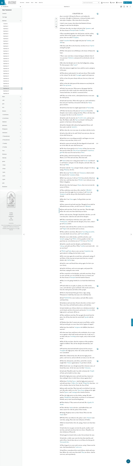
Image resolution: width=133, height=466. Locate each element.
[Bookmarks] (124, 6)
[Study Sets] (121, 6)
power (67, 392)
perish (86, 317)
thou (88, 241)
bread (85, 161)
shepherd (63, 194)
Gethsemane (63, 222)
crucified (81, 30)
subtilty (89, 40)
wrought (78, 75)
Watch (63, 251)
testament (83, 173)
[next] (131, 234)
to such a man (82, 118)
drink (80, 178)
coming (74, 392)
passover (88, 28)
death (61, 404)
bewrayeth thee (64, 442)
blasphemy (68, 397)
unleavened (83, 111)
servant (89, 310)
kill (61, 42)
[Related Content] (127, 6)
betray (89, 108)
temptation (88, 251)
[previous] (24, 234)
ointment (70, 58)
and (89, 161)
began (64, 229)
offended (88, 190)
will (81, 241)
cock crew (79, 447)
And (64, 161)
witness (69, 363)
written (80, 148)
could (82, 246)
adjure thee (75, 383)
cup (72, 168)
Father (75, 239)
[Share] (56, 26)
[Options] (130, 6)
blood (71, 173)
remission (72, 175)
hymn (79, 185)
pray (65, 224)
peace (74, 381)
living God (86, 383)
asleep (62, 246)
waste (75, 65)
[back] (2, 6)
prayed (62, 239)
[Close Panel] (20, 6)
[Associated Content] (97, 14)
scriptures (78, 327)
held (68, 381)
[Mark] (56, 21)
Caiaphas (75, 37)
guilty (90, 402)
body (67, 165)
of (93, 402)
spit (71, 407)
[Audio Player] (128, 461)
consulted (67, 40)
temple (92, 371)
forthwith (67, 298)
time (77, 120)
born (83, 152)
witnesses (87, 368)
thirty (90, 103)
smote (62, 415)
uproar (92, 46)
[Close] (56, 19)
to (80, 363)
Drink (66, 170)
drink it (81, 180)
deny (83, 452)
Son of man (76, 150)
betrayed (72, 30)
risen (71, 199)
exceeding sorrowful (88, 232)
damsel (89, 418)
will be (69, 260)
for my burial (67, 85)
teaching (73, 336)
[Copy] (56, 24)
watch (82, 234)
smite (88, 192)
